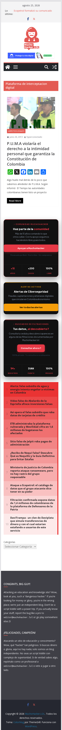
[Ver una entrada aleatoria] (54, 67)
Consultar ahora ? (31, 348)
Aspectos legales (16, 131)
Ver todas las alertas (31, 307)
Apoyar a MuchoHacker (31, 248)
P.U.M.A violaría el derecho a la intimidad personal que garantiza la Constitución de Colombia (31, 154)
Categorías (9, 542)
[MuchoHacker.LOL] (8, 67)
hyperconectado (34, 137)
